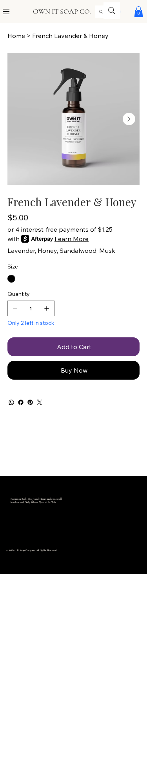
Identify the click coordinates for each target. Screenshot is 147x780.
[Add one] (46, 308)
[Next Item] (129, 119)
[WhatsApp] (11, 402)
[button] (138, 11)
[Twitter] (40, 402)
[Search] (101, 11)
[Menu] (6, 11)
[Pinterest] (30, 402)
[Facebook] (21, 402)
